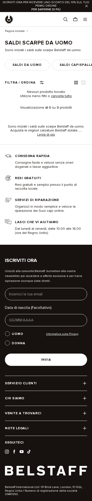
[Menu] (85, 19)
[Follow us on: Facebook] (14, 451)
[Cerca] (65, 19)
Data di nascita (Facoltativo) (28, 307)
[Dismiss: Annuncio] (86, 6)
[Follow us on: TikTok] (29, 451)
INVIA (46, 360)
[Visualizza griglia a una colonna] (83, 82)
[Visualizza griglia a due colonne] (76, 82)
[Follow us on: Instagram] (7, 451)
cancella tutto (61, 96)
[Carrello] (75, 19)
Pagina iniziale (15, 31)
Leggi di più (46, 135)
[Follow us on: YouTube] (21, 451)
